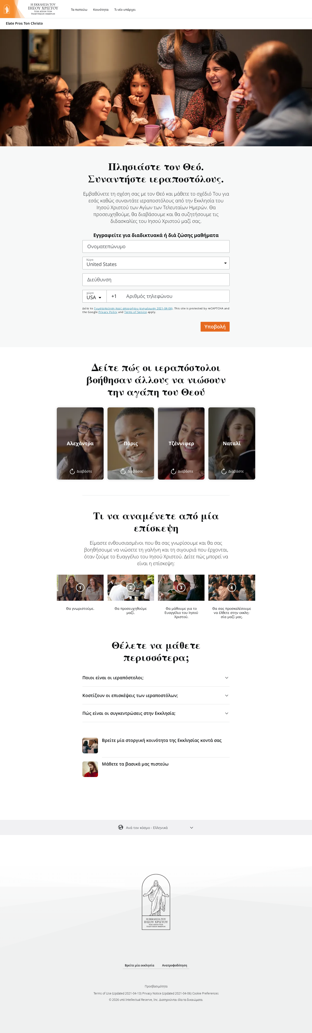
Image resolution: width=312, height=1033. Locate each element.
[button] (80, 443)
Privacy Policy (107, 312)
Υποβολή (215, 326)
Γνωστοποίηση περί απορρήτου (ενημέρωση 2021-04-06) (133, 308)
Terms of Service (135, 312)
